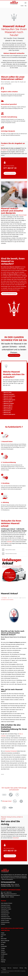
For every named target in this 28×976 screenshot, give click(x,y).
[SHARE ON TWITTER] (2, 776)
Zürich (2, 957)
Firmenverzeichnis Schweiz (5, 923)
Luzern (2, 956)
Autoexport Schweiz (5, 905)
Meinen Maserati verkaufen (14, 53)
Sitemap (21, 967)
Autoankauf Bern (5, 911)
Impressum (15, 967)
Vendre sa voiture (5, 920)
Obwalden (3, 959)
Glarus (2, 944)
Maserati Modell (23, 215)
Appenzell (3, 934)
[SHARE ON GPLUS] (6, 776)
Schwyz (3, 950)
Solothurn (3, 952)
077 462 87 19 (4, 150)
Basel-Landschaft (5, 940)
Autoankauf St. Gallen (6, 909)
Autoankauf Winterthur (6, 918)
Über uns (9, 967)
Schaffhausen (4, 954)
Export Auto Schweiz (6, 907)
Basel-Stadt (3, 938)
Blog (25, 5)
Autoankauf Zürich (5, 912)
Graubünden (4, 946)
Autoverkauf (16, 837)
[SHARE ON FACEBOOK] (4, 776)
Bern (2, 936)
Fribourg (3, 961)
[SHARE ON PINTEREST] (9, 776)
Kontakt (22, 5)
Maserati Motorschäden (10, 549)
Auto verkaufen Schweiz (6, 903)
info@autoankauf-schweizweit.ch (12, 895)
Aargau (2, 932)
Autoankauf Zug (4, 914)
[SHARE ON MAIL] (11, 776)
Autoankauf (4, 597)
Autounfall (9, 541)
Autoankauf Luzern (5, 916)
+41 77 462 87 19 (7, 892)
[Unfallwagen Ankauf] (14, 570)
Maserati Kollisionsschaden (11, 553)
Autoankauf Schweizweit (11, 751)
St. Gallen (3, 942)
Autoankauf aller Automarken (7, 599)
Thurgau (3, 948)
